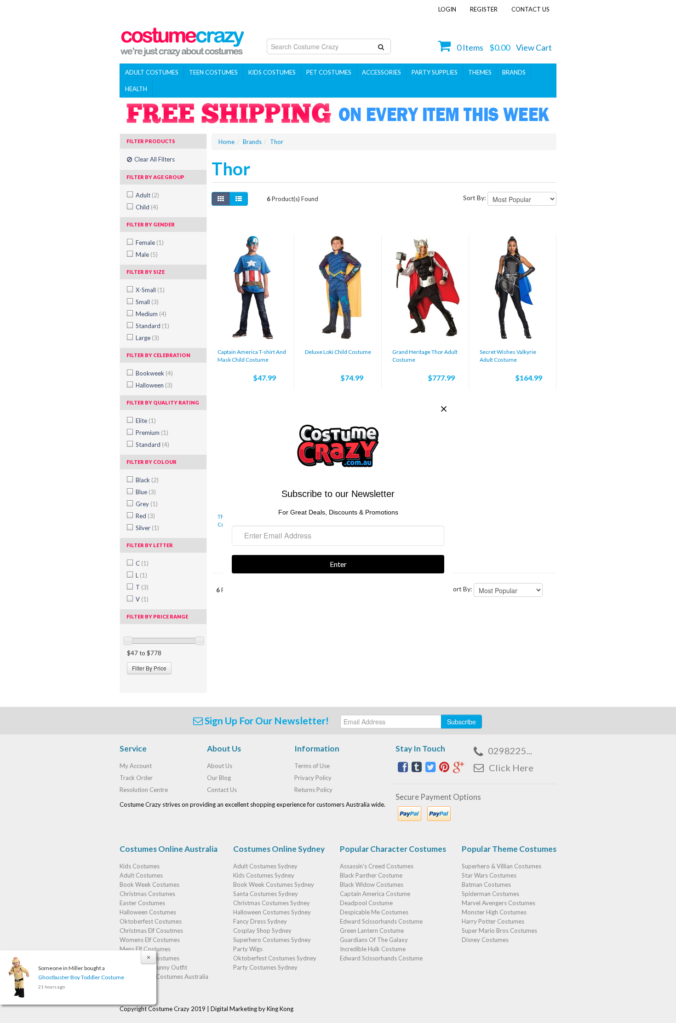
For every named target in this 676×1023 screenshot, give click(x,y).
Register (484, 9)
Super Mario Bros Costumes (499, 930)
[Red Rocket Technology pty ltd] (182, 39)
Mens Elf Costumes (145, 949)
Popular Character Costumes (393, 849)
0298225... (510, 750)
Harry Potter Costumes (493, 921)
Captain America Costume (375, 893)
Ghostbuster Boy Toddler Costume (81, 977)
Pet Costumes (328, 72)
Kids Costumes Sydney (263, 875)
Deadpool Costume (366, 903)
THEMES (480, 72)
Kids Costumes (272, 72)
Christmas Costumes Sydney (271, 903)
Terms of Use (312, 765)
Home (226, 141)
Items (470, 47)
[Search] (381, 46)
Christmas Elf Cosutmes (151, 930)
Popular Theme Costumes (509, 849)
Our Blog (219, 777)
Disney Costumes (485, 939)
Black (147, 480)
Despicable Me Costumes (374, 912)
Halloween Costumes (148, 912)
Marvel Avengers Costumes (498, 903)
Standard (152, 325)
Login (447, 9)
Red (145, 516)
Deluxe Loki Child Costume (338, 351)
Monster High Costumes (494, 912)
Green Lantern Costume (372, 930)
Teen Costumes (213, 72)
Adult (147, 195)
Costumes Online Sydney (279, 849)
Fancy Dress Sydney (260, 921)
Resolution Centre (144, 789)
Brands (514, 72)
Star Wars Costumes (489, 875)
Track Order (136, 777)
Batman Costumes (486, 884)
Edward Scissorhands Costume (381, 921)
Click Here (511, 767)
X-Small (150, 290)
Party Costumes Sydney (265, 967)
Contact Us (530, 9)
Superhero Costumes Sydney (272, 939)
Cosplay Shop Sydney (262, 930)
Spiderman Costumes (490, 893)
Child (147, 207)
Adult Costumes (151, 72)
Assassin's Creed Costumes (376, 866)
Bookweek (154, 373)
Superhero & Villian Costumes (501, 866)
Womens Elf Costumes (150, 939)
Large (147, 337)
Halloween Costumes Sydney (272, 912)
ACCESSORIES (381, 72)
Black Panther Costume (371, 875)
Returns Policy (313, 789)
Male (147, 254)
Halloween (154, 385)
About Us (219, 765)
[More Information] (252, 287)
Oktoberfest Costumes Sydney (274, 958)
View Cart (534, 47)
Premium (152, 432)
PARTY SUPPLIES (435, 72)
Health (136, 88)
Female (150, 242)
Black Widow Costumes (371, 884)
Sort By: (474, 198)
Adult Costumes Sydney (265, 866)
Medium (151, 314)
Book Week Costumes (149, 884)
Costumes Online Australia (169, 849)
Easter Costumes (142, 903)
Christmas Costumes (147, 893)
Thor (276, 141)
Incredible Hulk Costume (373, 949)
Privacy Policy (313, 777)
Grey (147, 504)
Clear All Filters (154, 159)
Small (147, 302)
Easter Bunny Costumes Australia (164, 976)
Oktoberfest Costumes (151, 921)
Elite (146, 420)
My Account (136, 765)
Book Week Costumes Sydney (273, 884)
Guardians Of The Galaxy (374, 939)
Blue (146, 492)
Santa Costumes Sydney (265, 893)
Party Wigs (248, 949)
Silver (147, 528)
